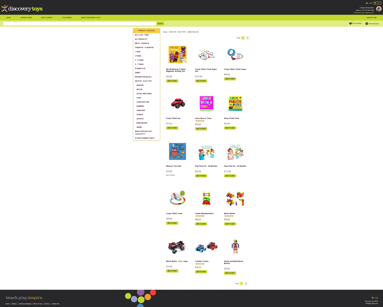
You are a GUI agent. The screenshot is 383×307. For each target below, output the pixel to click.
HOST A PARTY (47, 18)
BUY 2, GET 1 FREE (142, 35)
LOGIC (139, 98)
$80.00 (198, 219)
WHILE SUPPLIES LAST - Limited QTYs (144, 132)
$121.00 (198, 76)
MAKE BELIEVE (142, 123)
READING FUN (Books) (143, 77)
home (7, 304)
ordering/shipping (25, 304)
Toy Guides (67, 18)
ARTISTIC (140, 119)
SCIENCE (140, 115)
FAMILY (137, 73)
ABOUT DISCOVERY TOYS (90, 18)
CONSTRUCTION (143, 102)
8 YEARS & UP (140, 68)
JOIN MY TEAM (26, 18)
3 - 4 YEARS (139, 60)
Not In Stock (170, 175)
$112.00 (227, 171)
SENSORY (140, 85)
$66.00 (227, 74)
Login (370, 3)
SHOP (8, 18)
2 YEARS (138, 56)
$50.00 (227, 219)
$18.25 (198, 267)
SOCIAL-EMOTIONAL (144, 94)
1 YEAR (137, 52)
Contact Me (371, 18)
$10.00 (169, 171)
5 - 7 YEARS (139, 64)
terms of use (37, 304)
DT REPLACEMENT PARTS (144, 138)
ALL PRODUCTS (141, 39)
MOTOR (139, 89)
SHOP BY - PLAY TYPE (143, 81)
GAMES (139, 127)
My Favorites (357, 23)
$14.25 (169, 123)
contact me (55, 304)
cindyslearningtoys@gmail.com (364, 13)
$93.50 (198, 171)
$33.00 (169, 76)
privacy (46, 304)
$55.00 (169, 219)
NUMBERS (140, 106)
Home (165, 32)
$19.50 (169, 266)
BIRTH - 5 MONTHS (142, 43)
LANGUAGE (141, 110)
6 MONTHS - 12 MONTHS (144, 47)
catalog (14, 304)
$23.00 (198, 124)
